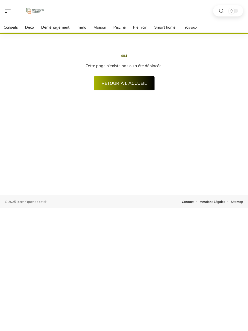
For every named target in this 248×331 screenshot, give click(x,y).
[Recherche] (221, 11)
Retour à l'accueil (124, 83)
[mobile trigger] (9, 11)
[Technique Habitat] (35, 11)
